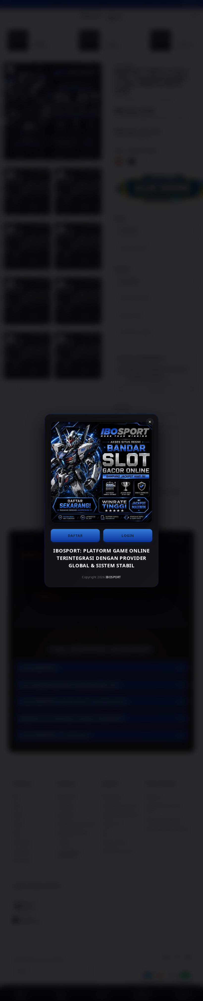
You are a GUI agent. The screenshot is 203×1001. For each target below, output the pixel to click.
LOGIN (128, 535)
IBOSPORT (113, 577)
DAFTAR (75, 535)
